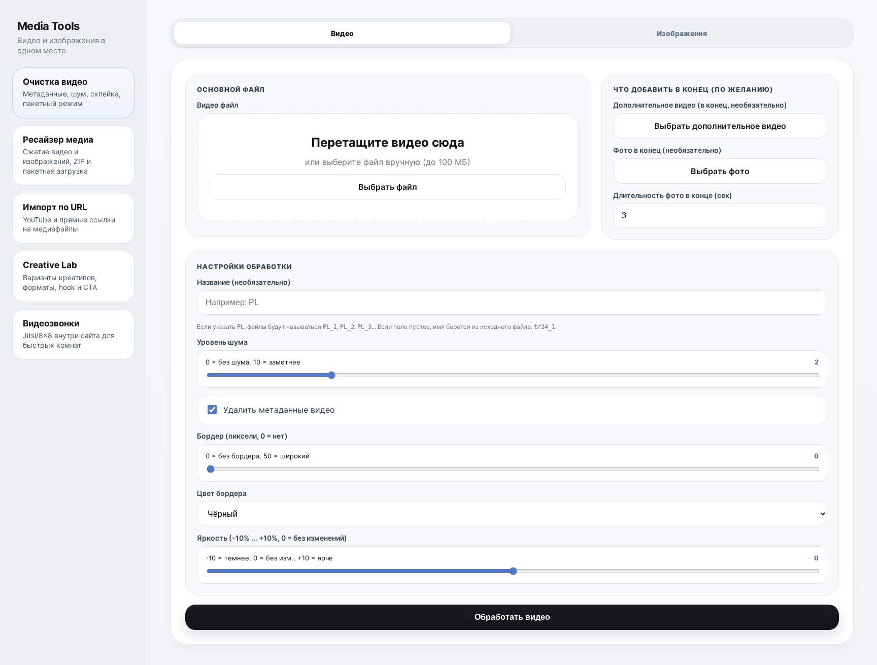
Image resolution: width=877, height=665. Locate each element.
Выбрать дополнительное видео (720, 126)
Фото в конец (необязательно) (667, 150)
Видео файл (217, 105)
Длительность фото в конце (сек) (672, 195)
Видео (342, 33)
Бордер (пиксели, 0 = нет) (242, 435)
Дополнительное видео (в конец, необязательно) (700, 105)
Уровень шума (222, 342)
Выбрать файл (387, 187)
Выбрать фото (720, 171)
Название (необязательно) (244, 282)
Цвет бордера (222, 493)
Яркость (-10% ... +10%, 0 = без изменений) (272, 538)
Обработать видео (512, 617)
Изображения (682, 33)
